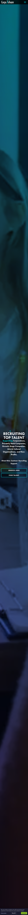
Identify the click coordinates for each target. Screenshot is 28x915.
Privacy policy (3, 913)
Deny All (13, 913)
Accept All (24, 913)
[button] (25, 2)
